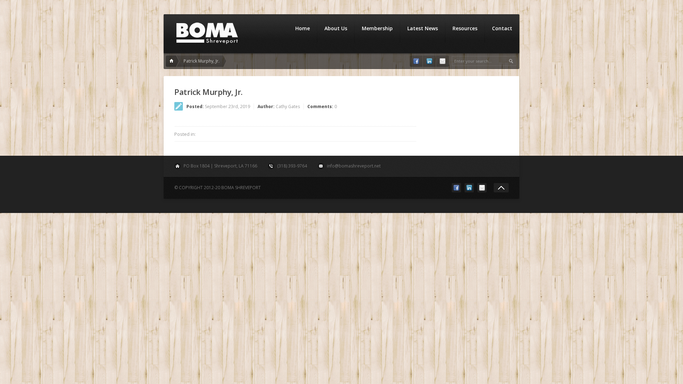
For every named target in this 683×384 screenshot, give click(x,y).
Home (302, 28)
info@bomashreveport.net (354, 166)
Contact (502, 28)
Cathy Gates (288, 106)
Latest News (422, 28)
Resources (464, 28)
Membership (377, 28)
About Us (335, 28)
